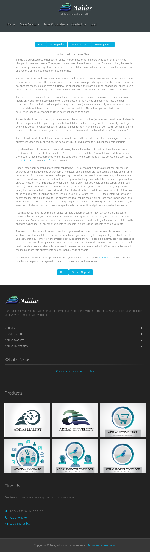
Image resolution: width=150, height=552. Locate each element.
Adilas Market (14, 340)
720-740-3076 (18, 517)
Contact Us (78, 24)
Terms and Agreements (102, 545)
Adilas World (28, 24)
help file (47, 160)
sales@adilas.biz (20, 523)
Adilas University (16, 346)
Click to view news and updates (75, 371)
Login (94, 24)
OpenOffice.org (24, 160)
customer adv (106, 257)
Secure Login (13, 333)
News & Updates (54, 24)
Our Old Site (13, 327)
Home (11, 24)
